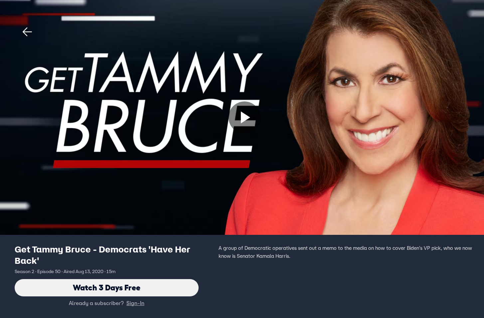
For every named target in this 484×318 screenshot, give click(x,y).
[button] (27, 32)
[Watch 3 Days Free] (244, 117)
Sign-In (135, 303)
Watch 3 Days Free (106, 287)
